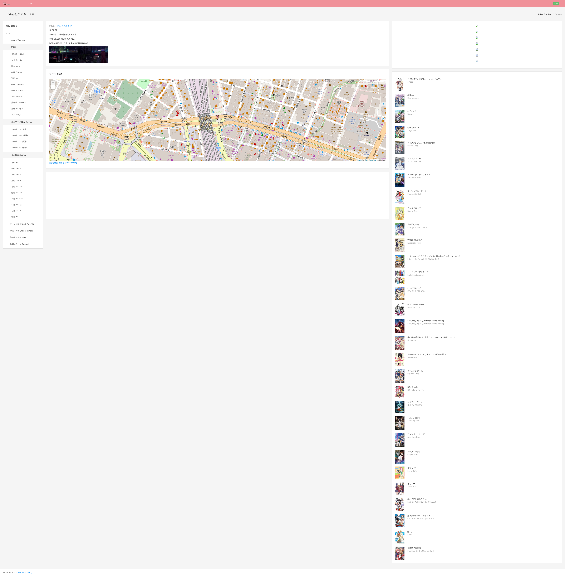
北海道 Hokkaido (18, 54)
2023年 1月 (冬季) (19, 129)
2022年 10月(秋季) (19, 135)
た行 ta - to (16, 180)
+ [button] (53, 82)
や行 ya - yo (16, 204)
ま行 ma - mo (17, 198)
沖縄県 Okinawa (18, 102)
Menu (30, 4)
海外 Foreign (17, 108)
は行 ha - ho (16, 192)
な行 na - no (16, 186)
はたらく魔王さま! (64, 25)
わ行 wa (14, 216)
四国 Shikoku (17, 90)
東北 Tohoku (17, 60)
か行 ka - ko (16, 168)
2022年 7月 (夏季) (19, 141)
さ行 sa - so (16, 174)
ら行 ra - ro (16, 210)
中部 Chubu (16, 72)
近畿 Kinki (15, 78)
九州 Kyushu (16, 96)
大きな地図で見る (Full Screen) (63, 162)
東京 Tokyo (16, 114)
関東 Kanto (16, 66)
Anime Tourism (544, 14)
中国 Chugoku (17, 84)
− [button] (53, 87)
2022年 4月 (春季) (19, 147)
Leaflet (359, 160)
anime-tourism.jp (25, 572)
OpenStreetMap (370, 160)
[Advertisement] (217, 195)
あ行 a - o (15, 162)
